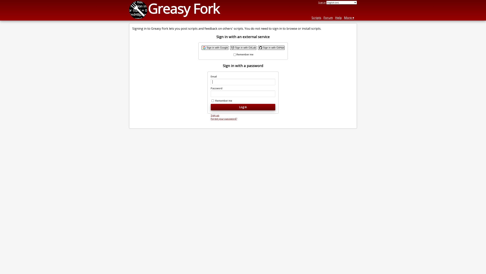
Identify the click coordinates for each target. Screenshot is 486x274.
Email (214, 76)
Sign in (322, 2)
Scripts (316, 18)
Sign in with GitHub (273, 47)
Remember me (245, 54)
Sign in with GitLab (245, 47)
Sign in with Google (217, 47)
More (348, 18)
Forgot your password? (224, 118)
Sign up (215, 115)
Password (216, 88)
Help (338, 18)
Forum (328, 18)
